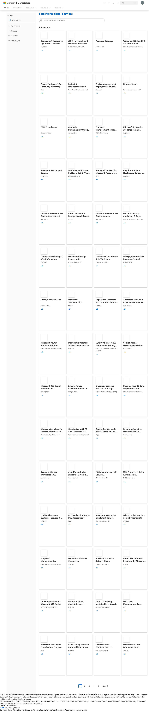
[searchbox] (23, 20)
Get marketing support (15, 697)
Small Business (96, 701)
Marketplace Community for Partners (108, 697)
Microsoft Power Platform (53, 701)
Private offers (82, 695)
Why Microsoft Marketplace (10, 695)
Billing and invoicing (126, 695)
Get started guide (52, 695)
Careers (104, 701)
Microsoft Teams (68, 701)
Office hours (41, 695)
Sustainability (37, 703)
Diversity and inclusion (15, 703)
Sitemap (21, 710)
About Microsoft (113, 701)
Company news (125, 701)
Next (104, 686)
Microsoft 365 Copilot (83, 701)
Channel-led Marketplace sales (133, 697)
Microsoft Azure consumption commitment (103, 695)
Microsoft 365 (38, 701)
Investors (3, 703)
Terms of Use (51, 710)
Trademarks (60, 710)
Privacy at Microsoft (138, 701)
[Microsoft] (9, 3)
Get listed (3, 697)
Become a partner (140, 695)
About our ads (70, 710)
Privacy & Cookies (39, 710)
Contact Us (29, 710)
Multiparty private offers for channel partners (16, 699)
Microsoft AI (4, 701)
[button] (40, 20)
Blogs (22, 695)
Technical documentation (68, 695)
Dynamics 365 (28, 701)
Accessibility (27, 703)
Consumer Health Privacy (9, 710)
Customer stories (31, 695)
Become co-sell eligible (86, 697)
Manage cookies (81, 710)
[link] (52, 51)
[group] (42, 50)
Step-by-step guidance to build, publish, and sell (60, 697)
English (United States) (8, 705)
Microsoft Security (15, 701)
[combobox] (72, 20)
